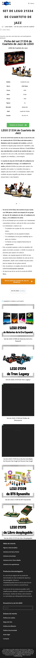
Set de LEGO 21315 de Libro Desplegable (18, 538)
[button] (3, 192)
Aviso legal (6, 634)
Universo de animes (9, 556)
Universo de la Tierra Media (12, 560)
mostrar (22, 290)
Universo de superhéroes (11, 564)
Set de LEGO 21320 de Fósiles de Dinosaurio (18, 419)
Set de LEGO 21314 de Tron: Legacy (18, 380)
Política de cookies (9, 618)
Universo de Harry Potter (11, 552)
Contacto (6, 639)
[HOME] (2, 27)
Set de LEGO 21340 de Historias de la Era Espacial (18, 340)
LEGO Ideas (6, 30)
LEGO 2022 (8, 36)
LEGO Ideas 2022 (16, 36)
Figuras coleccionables (10, 548)
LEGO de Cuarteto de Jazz (18, 48)
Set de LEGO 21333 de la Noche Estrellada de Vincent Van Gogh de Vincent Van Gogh (18, 460)
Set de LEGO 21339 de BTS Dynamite (18, 500)
